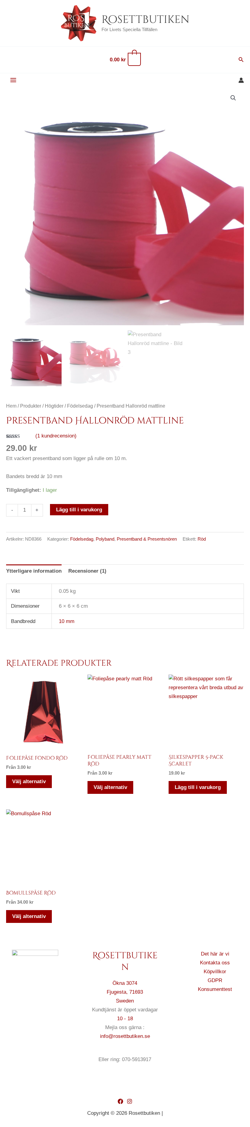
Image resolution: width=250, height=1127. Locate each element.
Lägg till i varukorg (79, 510)
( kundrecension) (56, 436)
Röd (202, 539)
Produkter (30, 406)
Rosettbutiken (145, 20)
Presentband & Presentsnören (147, 539)
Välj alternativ (29, 781)
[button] (241, 60)
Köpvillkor (215, 971)
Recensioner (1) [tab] (87, 571)
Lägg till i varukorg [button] (198, 787)
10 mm (66, 621)
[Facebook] (120, 1101)
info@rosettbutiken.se (125, 1036)
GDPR (215, 980)
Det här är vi (215, 954)
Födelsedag (80, 406)
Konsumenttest (215, 989)
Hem (11, 406)
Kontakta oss (215, 963)
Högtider (54, 406)
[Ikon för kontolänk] (241, 80)
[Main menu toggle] (13, 80)
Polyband (105, 539)
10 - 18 (125, 1018)
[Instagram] (129, 1101)
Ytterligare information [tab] (34, 571)
